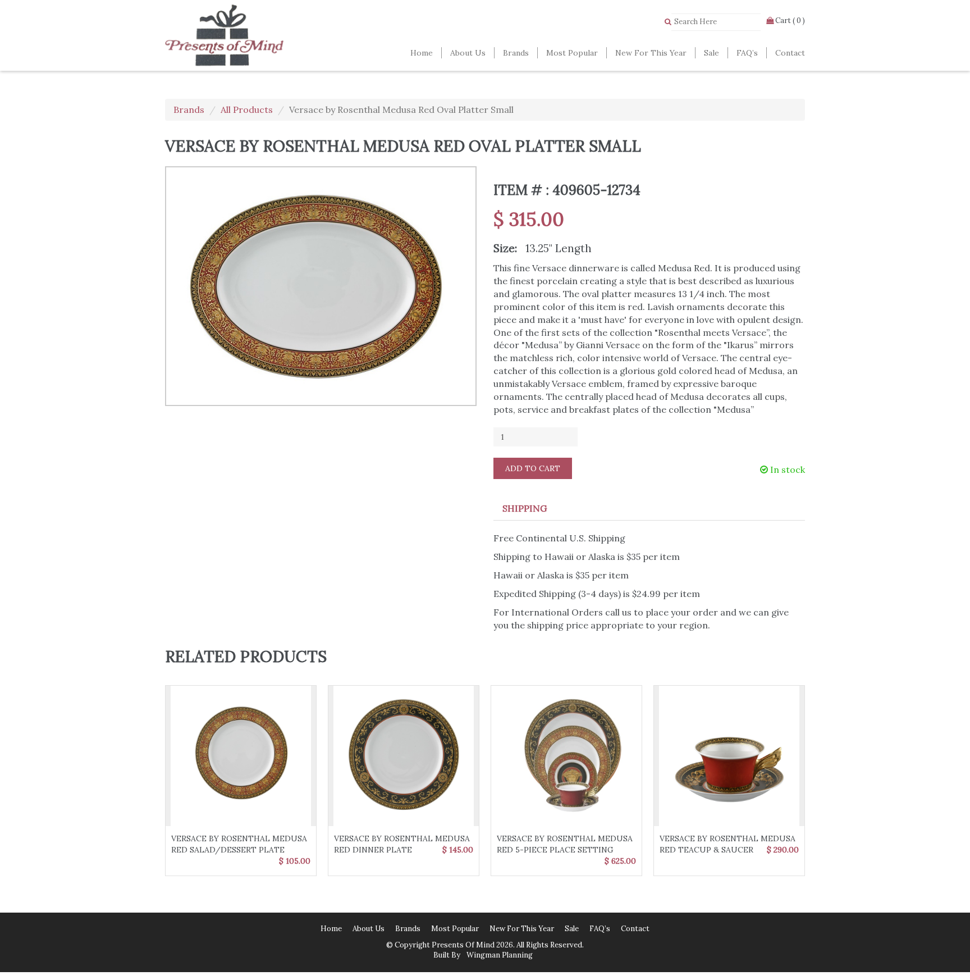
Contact (790, 53)
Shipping (524, 508)
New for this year (651, 53)
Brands (516, 53)
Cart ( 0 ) (789, 20)
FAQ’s (747, 53)
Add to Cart (532, 468)
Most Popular (572, 53)
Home (421, 53)
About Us (468, 53)
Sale (711, 53)
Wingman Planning (499, 955)
